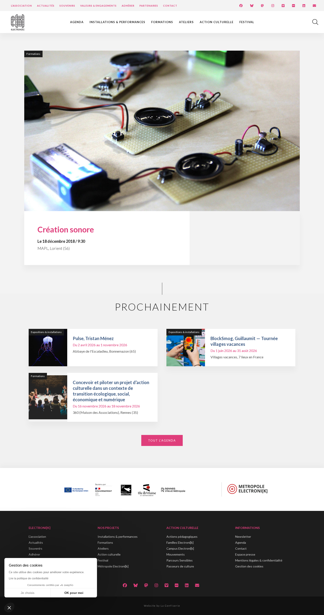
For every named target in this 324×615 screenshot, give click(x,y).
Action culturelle (216, 22)
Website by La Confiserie (162, 605)
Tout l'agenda (162, 440)
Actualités (45, 5)
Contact (170, 5)
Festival (246, 22)
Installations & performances (117, 22)
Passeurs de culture (180, 566)
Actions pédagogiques (181, 536)
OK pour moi (73, 593)
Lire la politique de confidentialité (28, 578)
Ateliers (186, 22)
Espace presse (245, 554)
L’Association (21, 5)
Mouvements (175, 554)
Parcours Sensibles (179, 560)
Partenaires (149, 5)
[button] (9, 607)
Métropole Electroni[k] (113, 566)
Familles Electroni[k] (180, 542)
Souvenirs (67, 5)
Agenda (77, 22)
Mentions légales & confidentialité (258, 560)
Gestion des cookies (249, 566)
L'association (37, 536)
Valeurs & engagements (98, 5)
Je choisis (27, 593)
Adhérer (128, 5)
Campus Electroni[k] (180, 548)
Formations (162, 22)
